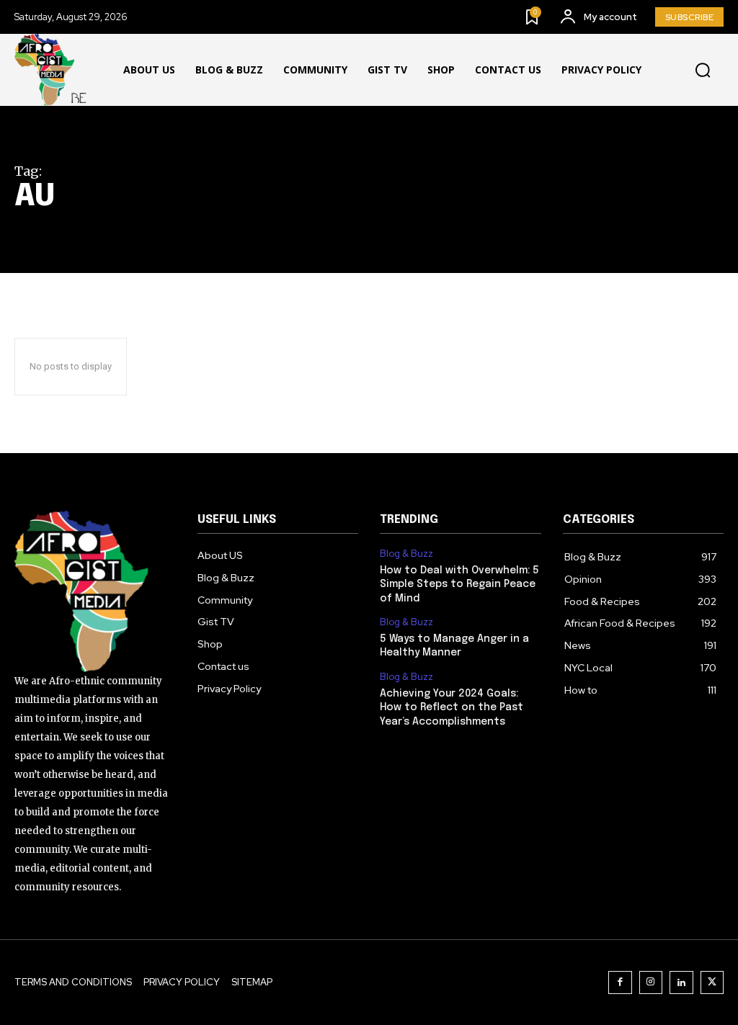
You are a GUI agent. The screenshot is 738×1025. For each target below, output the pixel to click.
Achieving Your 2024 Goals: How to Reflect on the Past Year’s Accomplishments (451, 708)
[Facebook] (620, 983)
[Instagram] (651, 983)
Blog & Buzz (406, 554)
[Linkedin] (681, 983)
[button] (703, 70)
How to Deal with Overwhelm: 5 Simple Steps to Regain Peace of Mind (459, 584)
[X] (712, 983)
